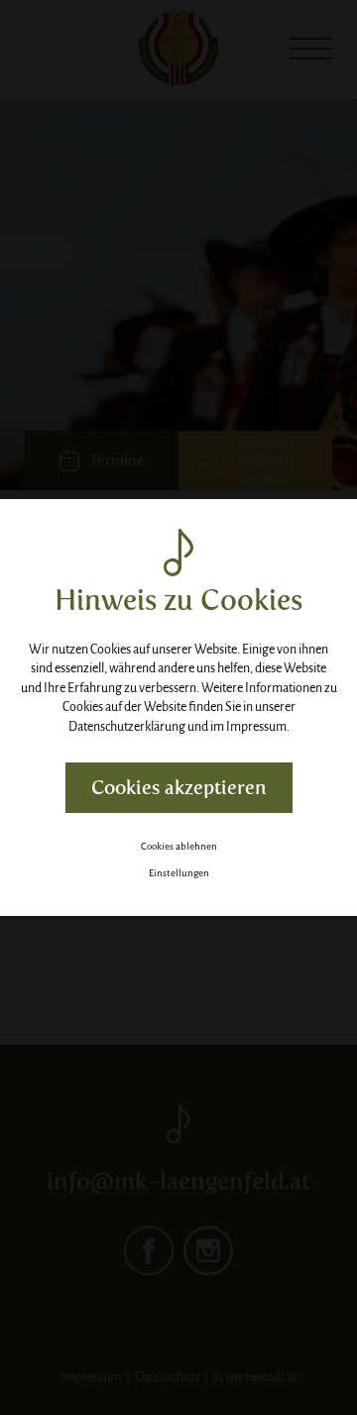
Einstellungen (179, 872)
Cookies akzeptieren (179, 787)
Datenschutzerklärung (126, 727)
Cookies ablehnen (179, 846)
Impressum (256, 727)
